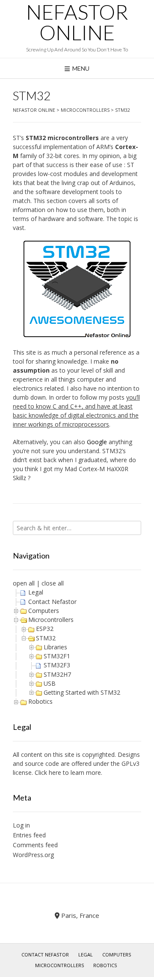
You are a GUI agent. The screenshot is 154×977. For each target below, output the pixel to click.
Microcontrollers (51, 619)
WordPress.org (33, 855)
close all (52, 583)
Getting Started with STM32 (82, 692)
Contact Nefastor (52, 602)
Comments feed (35, 845)
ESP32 (44, 628)
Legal (35, 592)
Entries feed (29, 835)
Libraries (55, 647)
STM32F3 (57, 665)
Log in (21, 825)
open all (24, 583)
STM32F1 (57, 656)
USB (50, 683)
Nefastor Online (77, 22)
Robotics (40, 701)
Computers (43, 611)
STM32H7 (57, 674)
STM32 (46, 638)
